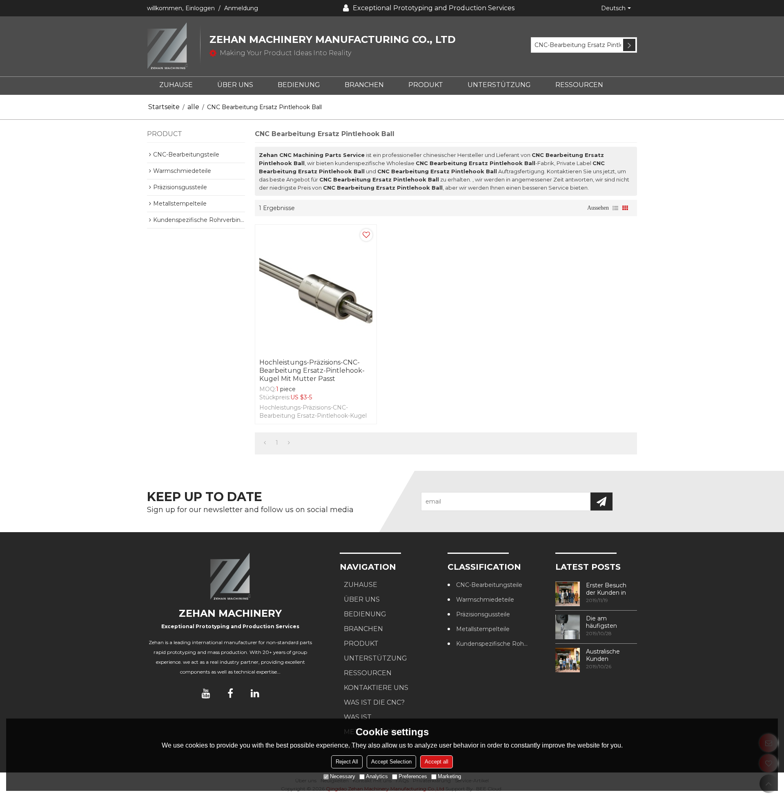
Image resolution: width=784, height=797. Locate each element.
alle (193, 107)
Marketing (449, 776)
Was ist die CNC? (374, 702)
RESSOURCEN (579, 85)
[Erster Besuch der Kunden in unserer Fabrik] (567, 594)
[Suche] (629, 45)
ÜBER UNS (235, 85)
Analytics (377, 776)
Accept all (436, 762)
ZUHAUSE (176, 85)
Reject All (347, 762)
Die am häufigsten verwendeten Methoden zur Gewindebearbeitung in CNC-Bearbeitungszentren (611, 622)
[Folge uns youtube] (206, 693)
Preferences (413, 776)
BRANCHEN (364, 85)
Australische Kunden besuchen (603, 655)
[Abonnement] (601, 501)
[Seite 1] (265, 443)
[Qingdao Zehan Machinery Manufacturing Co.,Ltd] (173, 46)
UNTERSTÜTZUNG (499, 85)
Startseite (164, 107)
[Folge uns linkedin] (255, 693)
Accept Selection (391, 762)
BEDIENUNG (299, 85)
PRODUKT (425, 85)
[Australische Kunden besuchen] (567, 660)
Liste (615, 208)
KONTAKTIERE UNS (376, 688)
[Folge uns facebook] (230, 693)
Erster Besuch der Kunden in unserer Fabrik (606, 589)
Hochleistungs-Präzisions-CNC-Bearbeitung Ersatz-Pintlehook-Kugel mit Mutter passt (312, 370)
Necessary (342, 776)
